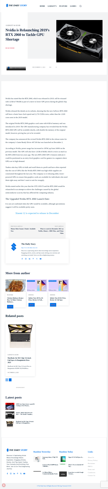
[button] (80, 6)
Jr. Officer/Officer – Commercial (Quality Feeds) (50, 473)
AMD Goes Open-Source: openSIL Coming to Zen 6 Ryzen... (25, 404)
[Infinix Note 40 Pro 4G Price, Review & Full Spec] (37, 285)
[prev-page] (6, 379)
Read (10, 306)
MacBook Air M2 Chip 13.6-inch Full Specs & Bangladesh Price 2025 (19, 360)
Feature (10, 295)
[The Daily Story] (9, 68)
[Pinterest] (33, 258)
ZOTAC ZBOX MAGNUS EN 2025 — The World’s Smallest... (24, 413)
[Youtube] (40, 258)
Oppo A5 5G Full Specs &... (75, 457)
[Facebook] (22, 258)
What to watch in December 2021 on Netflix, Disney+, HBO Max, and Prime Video (50, 231)
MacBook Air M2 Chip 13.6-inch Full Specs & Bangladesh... (25, 422)
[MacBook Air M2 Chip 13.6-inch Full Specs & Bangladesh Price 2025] (20, 336)
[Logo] (16, 5)
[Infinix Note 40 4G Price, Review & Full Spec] (58, 285)
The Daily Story (19, 68)
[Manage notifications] (3, 485)
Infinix (31, 295)
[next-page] (10, 379)
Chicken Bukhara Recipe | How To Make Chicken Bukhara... (15, 300)
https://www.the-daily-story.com (29, 247)
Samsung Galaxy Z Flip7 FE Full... (50, 457)
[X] (37, 258)
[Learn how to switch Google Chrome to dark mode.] (63, 474)
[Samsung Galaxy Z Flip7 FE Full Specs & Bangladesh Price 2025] (37, 459)
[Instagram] (26, 258)
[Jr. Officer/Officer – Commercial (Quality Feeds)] (37, 474)
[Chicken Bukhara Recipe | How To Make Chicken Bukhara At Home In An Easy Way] (15, 285)
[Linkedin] (29, 258)
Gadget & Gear (13, 25)
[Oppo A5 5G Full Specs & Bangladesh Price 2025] (63, 459)
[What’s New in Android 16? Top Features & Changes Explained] (63, 466)
